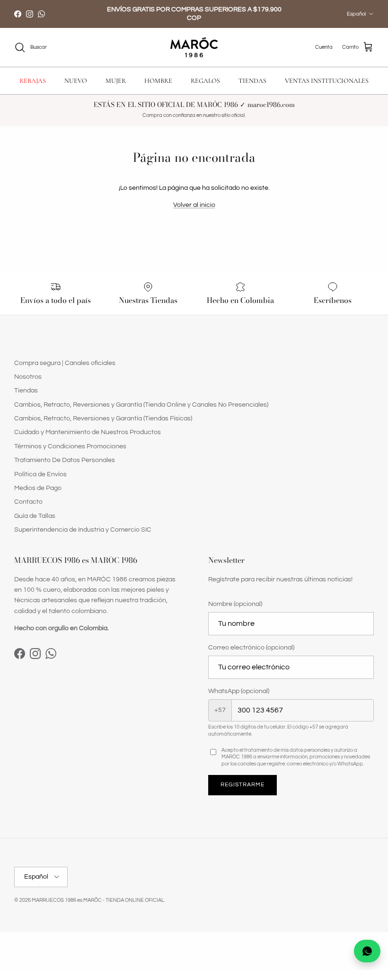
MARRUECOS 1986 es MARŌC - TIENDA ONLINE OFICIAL (98, 900)
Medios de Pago (38, 488)
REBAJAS (32, 81)
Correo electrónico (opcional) (251, 647)
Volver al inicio (194, 205)
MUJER (116, 81)
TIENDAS (252, 81)
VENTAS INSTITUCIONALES (327, 81)
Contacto (28, 501)
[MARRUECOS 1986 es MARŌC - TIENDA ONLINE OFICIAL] (194, 47)
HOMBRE (158, 81)
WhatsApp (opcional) (238, 691)
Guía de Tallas (34, 516)
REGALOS (205, 81)
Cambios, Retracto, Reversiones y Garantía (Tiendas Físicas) (103, 418)
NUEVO (75, 81)
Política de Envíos (40, 474)
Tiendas (26, 390)
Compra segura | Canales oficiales (64, 363)
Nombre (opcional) (235, 604)
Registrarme (242, 785)
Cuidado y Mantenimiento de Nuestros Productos (87, 432)
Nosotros (28, 377)
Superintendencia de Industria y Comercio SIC (82, 529)
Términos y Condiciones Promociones (70, 446)
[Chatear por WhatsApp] (367, 951)
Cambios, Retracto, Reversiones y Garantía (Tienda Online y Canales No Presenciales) (141, 404)
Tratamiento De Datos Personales (64, 460)
